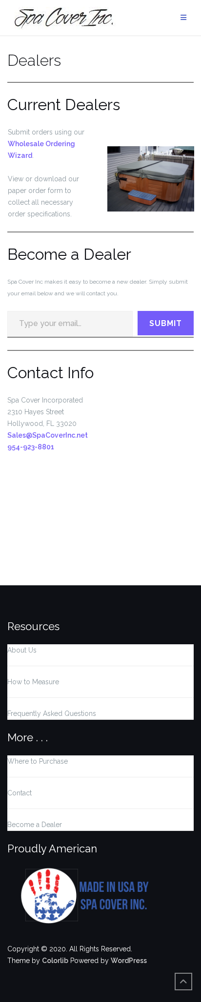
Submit (165, 323)
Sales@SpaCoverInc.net (47, 435)
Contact (19, 793)
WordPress (129, 960)
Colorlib (55, 960)
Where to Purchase (37, 761)
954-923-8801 (30, 447)
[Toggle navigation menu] (183, 18)
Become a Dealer (34, 825)
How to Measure (33, 682)
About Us (22, 650)
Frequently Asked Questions (51, 713)
